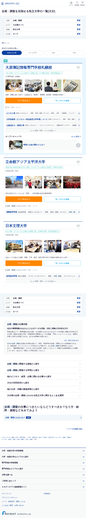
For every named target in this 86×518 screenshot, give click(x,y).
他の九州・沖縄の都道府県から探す (23, 389)
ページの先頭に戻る (75, 429)
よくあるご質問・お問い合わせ (13, 505)
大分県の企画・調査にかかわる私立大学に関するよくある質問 (35, 395)
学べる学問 (33, 53)
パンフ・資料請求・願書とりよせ (13, 501)
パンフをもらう (24, 100)
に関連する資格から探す (23, 364)
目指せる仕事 (11, 53)
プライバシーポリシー (9, 497)
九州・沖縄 (29, 439)
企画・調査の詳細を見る (71, 340)
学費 (74, 53)
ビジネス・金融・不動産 (63, 437)
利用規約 (47, 493)
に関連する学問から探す (23, 370)
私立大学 (51, 437)
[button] (78, 145)
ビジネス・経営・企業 (8, 439)
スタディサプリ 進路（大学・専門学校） (14, 437)
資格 (53, 53)
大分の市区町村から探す (18, 383)
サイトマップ (6, 493)
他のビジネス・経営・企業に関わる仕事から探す (29, 376)
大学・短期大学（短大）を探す (37, 437)
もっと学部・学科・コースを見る (42, 130)
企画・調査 (20, 439)
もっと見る (75, 136)
